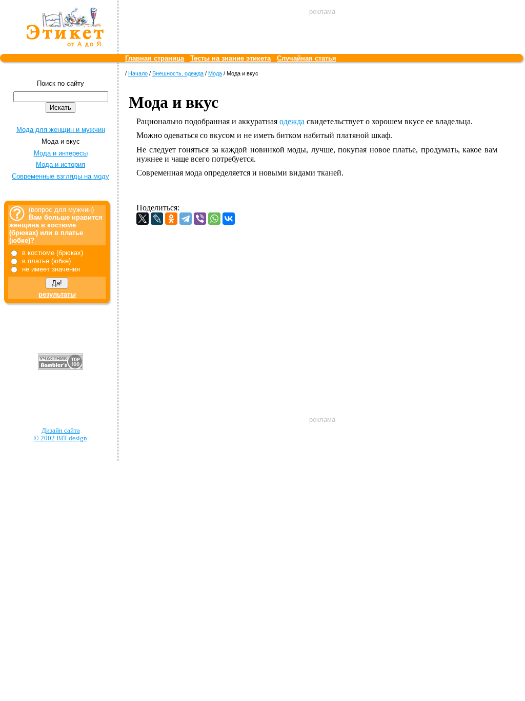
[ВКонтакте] (229, 218)
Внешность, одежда (178, 73)
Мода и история (60, 164)
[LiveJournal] (157, 218)
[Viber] (200, 218)
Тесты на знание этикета (230, 58)
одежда (292, 121)
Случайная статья (306, 58)
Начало (138, 73)
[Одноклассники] (171, 218)
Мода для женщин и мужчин (60, 129)
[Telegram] (185, 218)
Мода (215, 73)
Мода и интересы (61, 153)
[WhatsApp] (214, 218)
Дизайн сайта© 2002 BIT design (60, 434)
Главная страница (154, 58)
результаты (57, 294)
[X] (142, 218)
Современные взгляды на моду (60, 176)
